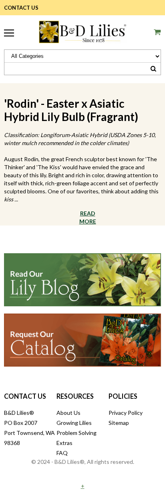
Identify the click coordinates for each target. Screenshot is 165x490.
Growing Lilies (74, 422)
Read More (87, 217)
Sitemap (119, 422)
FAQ (62, 452)
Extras (64, 442)
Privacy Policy (126, 412)
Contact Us (21, 7)
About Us (68, 412)
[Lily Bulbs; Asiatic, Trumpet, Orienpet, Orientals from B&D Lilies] (82, 30)
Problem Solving (76, 432)
